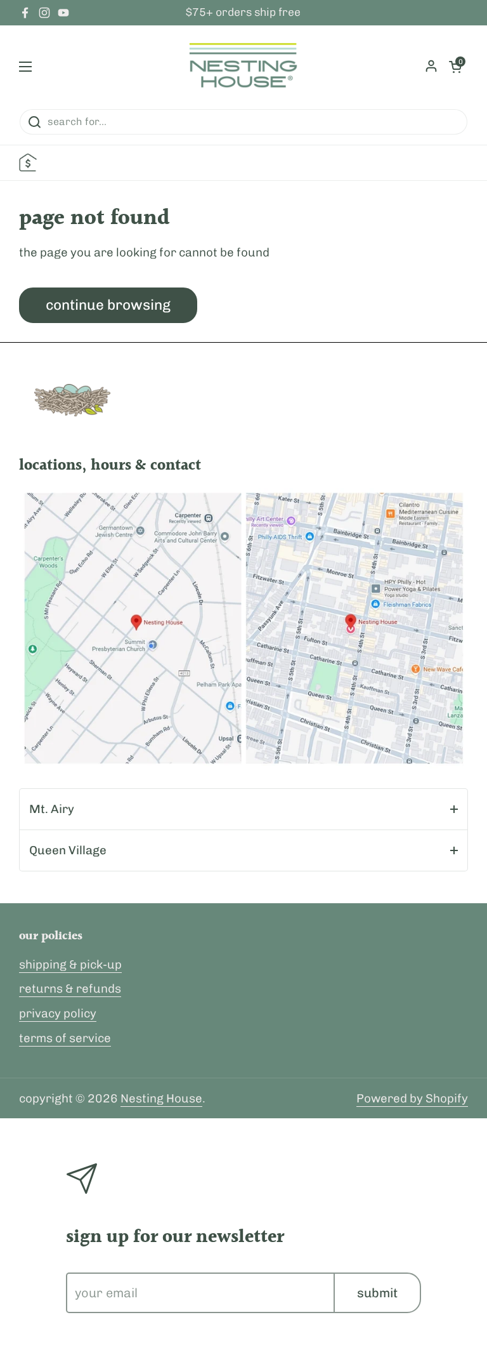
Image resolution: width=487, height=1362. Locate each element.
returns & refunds (70, 988)
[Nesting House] (243, 66)
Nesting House (161, 1098)
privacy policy (57, 1013)
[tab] (243, 809)
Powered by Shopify (412, 1098)
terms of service (65, 1038)
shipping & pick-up (70, 964)
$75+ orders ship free (243, 12)
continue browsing (108, 305)
